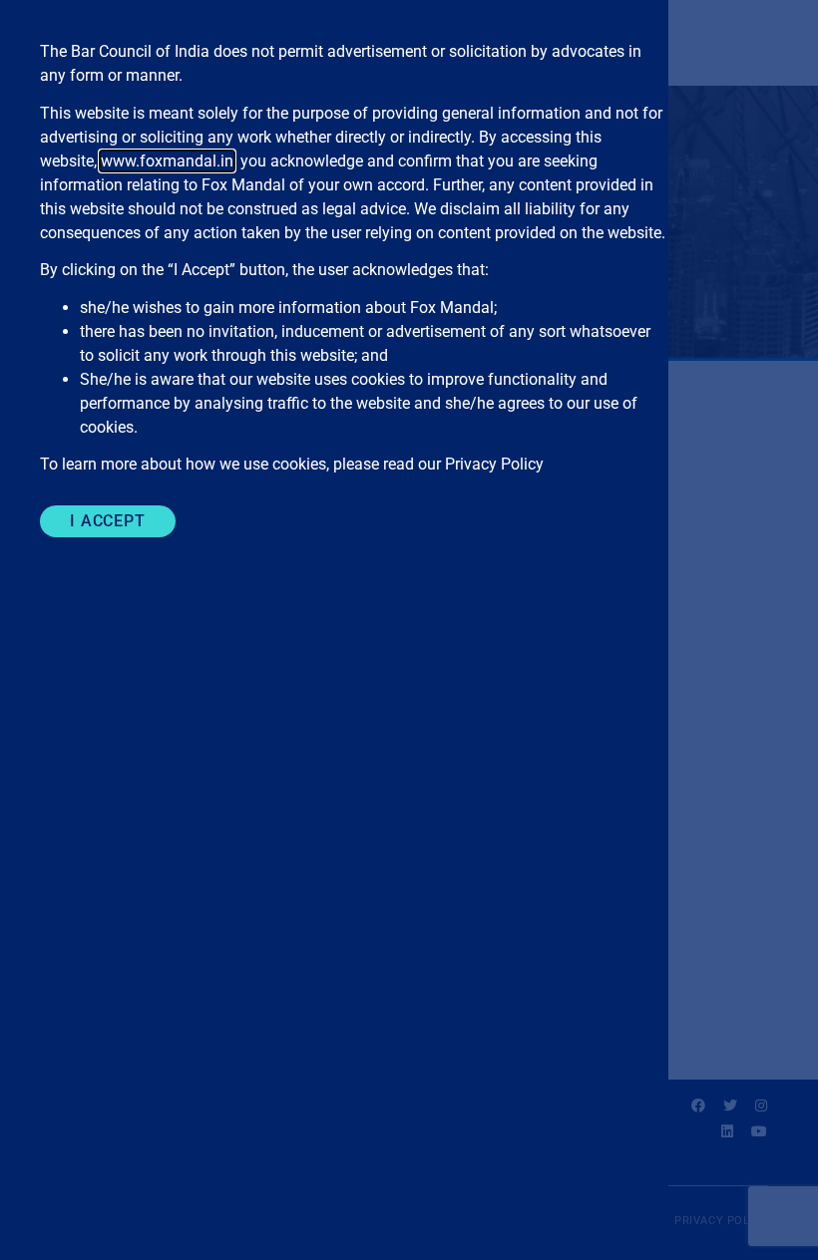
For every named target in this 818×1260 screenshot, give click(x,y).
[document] (409, 630)
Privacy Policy (494, 464)
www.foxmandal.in (167, 161)
